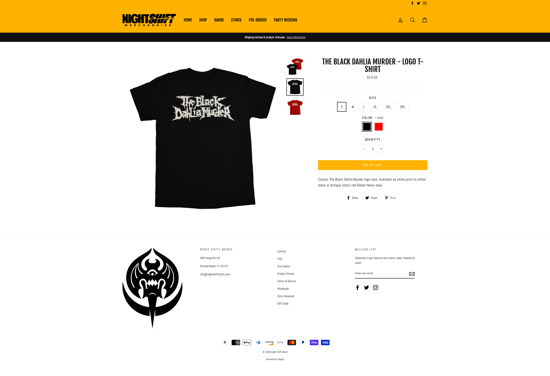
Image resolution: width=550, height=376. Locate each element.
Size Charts (283, 266)
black (367, 126)
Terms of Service (286, 281)
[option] (275, 37)
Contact (281, 251)
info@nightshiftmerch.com (215, 274)
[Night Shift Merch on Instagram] (375, 287)
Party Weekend (285, 20)
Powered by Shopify (275, 359)
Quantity (373, 139)
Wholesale (283, 289)
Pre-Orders (258, 20)
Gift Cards (282, 303)
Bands (219, 20)
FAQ (279, 259)
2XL (388, 106)
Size (373, 98)
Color (372, 118)
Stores (236, 20)
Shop (203, 20)
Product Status (285, 274)
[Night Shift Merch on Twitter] (366, 287)
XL (375, 106)
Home (188, 20)
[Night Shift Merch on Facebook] (357, 287)
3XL (402, 106)
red (378, 126)
